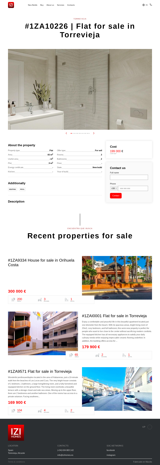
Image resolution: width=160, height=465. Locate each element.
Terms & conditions (16, 462)
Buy (42, 5)
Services (60, 5)
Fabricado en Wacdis (142, 462)
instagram (111, 455)
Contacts (71, 5)
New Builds (32, 5)
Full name (114, 173)
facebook (111, 450)
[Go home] (11, 5)
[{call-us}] (151, 5)
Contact (115, 196)
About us (50, 5)
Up (144, 427)
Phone (113, 184)
